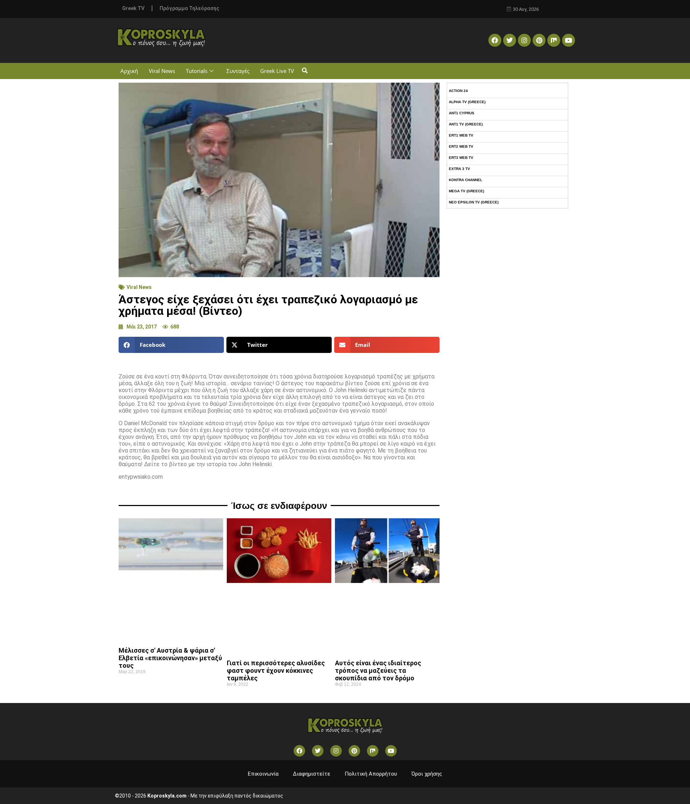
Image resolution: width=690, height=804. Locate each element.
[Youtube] (568, 40)
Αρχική (129, 70)
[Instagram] (524, 40)
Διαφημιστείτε (311, 774)
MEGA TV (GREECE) (466, 191)
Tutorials (196, 70)
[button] (304, 71)
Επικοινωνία (263, 774)
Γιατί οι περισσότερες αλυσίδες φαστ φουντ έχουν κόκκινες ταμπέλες (276, 670)
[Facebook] (494, 40)
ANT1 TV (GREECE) (466, 124)
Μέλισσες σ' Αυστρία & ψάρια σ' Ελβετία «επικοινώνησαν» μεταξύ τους (170, 658)
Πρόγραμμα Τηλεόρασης (189, 8)
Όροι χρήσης (426, 774)
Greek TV (133, 8)
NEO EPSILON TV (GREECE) (473, 202)
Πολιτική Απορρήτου (371, 774)
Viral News (162, 70)
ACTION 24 (458, 91)
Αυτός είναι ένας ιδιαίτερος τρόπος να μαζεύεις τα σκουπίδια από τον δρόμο (378, 670)
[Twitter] (509, 40)
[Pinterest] (539, 40)
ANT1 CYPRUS (461, 113)
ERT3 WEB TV (461, 158)
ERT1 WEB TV (461, 135)
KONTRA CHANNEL (465, 180)
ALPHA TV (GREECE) (467, 102)
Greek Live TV (277, 70)
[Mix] (553, 40)
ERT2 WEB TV (461, 146)
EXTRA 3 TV (459, 169)
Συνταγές (237, 70)
